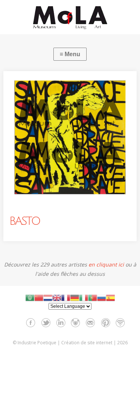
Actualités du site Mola (120, 322)
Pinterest (105, 322)
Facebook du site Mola (30, 322)
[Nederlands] (47, 297)
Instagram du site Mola (75, 322)
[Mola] (70, 17)
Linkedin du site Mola (60, 322)
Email (90, 322)
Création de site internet (86, 342)
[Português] (92, 297)
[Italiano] (83, 297)
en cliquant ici (106, 264)
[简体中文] (38, 297)
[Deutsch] (74, 297)
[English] (56, 297)
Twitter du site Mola (45, 322)
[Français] (65, 297)
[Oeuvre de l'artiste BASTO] (69, 137)
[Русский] (101, 297)
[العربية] (29, 297)
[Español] (110, 297)
